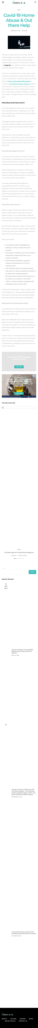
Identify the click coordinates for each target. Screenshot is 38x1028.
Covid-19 (7, 65)
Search (4, 568)
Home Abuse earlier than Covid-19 (13, 102)
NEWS (31, 1018)
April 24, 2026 (15, 655)
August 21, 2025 (22, 555)
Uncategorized (19, 355)
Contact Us (23, 1021)
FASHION (23, 1018)
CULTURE (13, 1018)
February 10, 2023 (15, 30)
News (19, 9)
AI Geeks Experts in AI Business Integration (19, 552)
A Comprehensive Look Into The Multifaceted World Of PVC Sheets (24, 932)
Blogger (24, 30)
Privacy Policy (10, 1021)
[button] (14, 558)
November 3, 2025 (16, 935)
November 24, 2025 (17, 796)
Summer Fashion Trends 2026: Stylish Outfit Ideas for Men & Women (22, 651)
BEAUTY (4, 1018)
